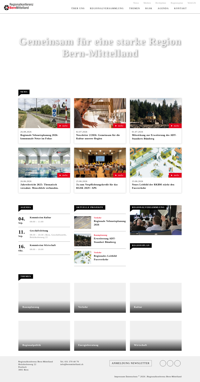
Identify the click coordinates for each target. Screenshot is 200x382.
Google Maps (32, 369)
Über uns (78, 8)
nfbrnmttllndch (72, 364)
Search (194, 8)
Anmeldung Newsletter (131, 363)
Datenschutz (132, 376)
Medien (147, 3)
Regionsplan (177, 3)
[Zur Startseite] (18, 6)
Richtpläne (161, 3)
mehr (65, 125)
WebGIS (192, 3)
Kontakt (180, 8)
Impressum (119, 376)
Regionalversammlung (107, 8)
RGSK (148, 8)
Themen (134, 8)
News (136, 3)
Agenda (163, 8)
